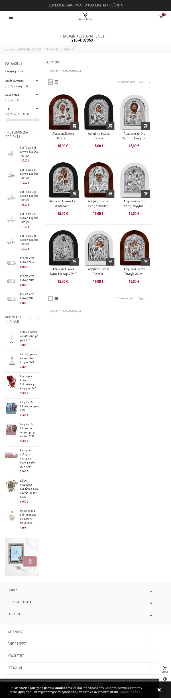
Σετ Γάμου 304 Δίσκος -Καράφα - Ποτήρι (29, 173)
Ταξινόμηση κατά (125, 82)
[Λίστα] (56, 82)
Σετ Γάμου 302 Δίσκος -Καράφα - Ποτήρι (29, 218)
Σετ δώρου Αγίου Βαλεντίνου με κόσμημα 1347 (28, 382)
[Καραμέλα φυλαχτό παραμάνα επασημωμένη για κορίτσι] (11, 456)
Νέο (14, 100)
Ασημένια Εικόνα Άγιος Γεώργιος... (134, 203)
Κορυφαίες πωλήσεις (13, 319)
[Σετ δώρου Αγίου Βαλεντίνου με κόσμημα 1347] (11, 381)
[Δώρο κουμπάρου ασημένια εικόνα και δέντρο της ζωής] (11, 486)
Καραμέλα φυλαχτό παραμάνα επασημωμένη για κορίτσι (28, 458)
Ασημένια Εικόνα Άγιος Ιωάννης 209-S (63, 271)
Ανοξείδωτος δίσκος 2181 (27, 296)
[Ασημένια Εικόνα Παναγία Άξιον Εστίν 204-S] (134, 248)
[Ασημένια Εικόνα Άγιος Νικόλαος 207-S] (98, 180)
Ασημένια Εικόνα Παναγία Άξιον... (134, 271)
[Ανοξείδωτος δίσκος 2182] (11, 281)
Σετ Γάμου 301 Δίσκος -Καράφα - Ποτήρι (29, 239)
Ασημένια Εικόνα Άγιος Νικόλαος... (99, 203)
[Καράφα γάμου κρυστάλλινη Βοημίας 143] (11, 359)
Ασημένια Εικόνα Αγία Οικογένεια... (63, 203)
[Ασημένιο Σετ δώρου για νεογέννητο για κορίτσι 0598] (11, 429)
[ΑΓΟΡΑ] (74, 126)
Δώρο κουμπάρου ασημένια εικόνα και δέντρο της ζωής (29, 488)
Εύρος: (9, 114)
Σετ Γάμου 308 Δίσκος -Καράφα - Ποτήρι (29, 151)
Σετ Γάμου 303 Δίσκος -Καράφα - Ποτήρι (29, 195)
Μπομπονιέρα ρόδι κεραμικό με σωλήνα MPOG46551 (28, 516)
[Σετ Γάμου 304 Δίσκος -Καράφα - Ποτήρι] (11, 175)
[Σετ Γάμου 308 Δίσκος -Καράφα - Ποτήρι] (11, 153)
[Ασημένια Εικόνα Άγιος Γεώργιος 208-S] (134, 180)
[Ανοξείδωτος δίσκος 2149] (11, 263)
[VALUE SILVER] (85, 17)
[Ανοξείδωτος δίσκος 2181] (11, 299)
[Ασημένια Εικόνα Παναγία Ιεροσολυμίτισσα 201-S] (63, 112)
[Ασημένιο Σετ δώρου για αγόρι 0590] (11, 407)
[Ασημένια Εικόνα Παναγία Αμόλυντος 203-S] (98, 112)
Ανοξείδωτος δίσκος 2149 (27, 260)
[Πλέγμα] (50, 82)
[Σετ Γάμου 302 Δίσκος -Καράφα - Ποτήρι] (11, 219)
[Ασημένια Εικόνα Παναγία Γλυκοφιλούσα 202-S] (98, 248)
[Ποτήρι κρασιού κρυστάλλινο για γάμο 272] (11, 337)
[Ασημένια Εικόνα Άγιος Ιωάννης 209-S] (63, 248)
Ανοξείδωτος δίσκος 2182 (27, 278)
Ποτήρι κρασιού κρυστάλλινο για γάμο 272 (29, 336)
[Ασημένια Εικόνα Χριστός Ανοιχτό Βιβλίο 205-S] (134, 112)
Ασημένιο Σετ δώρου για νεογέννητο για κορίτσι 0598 (28, 430)
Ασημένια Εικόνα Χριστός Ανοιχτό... (134, 136)
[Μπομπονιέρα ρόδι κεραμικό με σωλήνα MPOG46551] (11, 516)
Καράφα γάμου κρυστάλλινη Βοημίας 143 (28, 358)
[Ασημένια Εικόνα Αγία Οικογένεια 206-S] (63, 180)
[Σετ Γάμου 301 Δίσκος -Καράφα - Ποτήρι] (11, 241)
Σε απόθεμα (19, 86)
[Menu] (11, 17)
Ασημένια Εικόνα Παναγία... (63, 136)
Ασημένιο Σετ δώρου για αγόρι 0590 (29, 406)
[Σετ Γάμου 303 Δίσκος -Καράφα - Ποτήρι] (11, 197)
